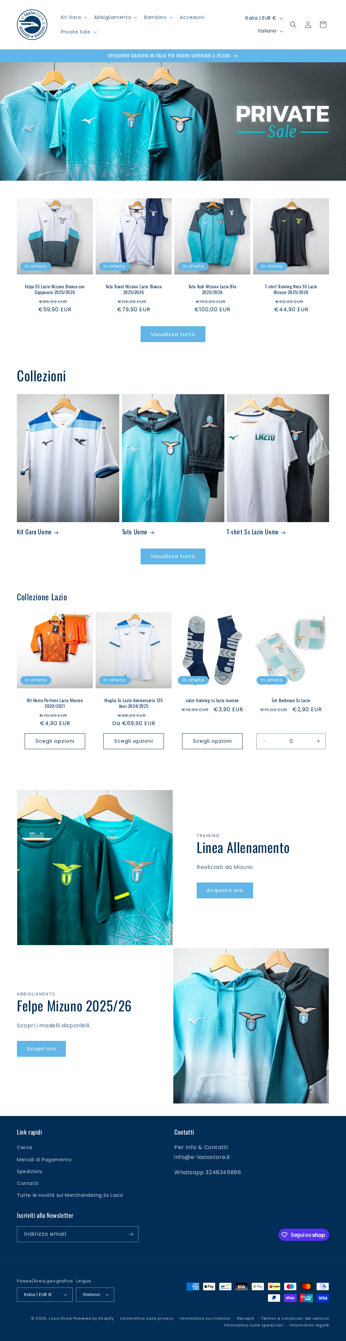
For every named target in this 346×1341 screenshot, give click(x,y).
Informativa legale (309, 1325)
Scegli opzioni (54, 740)
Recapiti (246, 1318)
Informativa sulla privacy (147, 1318)
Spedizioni (29, 1171)
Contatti (28, 1183)
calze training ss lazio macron (212, 700)
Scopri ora (41, 1048)
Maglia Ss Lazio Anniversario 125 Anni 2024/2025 (133, 703)
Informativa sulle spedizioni (253, 1325)
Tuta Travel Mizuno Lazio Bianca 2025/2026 (134, 289)
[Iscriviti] (130, 1234)
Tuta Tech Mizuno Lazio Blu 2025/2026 (213, 289)
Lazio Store (60, 1318)
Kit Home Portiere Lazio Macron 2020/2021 (55, 703)
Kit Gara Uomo (34, 532)
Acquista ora (225, 890)
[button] (73, 17)
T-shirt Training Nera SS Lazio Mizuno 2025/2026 (291, 289)
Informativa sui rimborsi (205, 1318)
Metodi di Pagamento (44, 1159)
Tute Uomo (134, 532)
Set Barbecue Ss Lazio (291, 700)
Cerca (24, 1147)
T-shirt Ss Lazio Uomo (253, 532)
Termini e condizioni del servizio (295, 1318)
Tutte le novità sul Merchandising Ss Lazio (70, 1195)
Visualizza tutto (173, 334)
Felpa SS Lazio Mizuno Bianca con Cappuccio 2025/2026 (55, 289)
